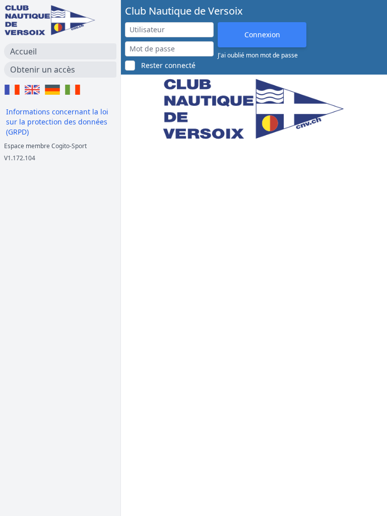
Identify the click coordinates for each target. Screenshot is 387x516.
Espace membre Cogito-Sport (45, 146)
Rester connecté (168, 65)
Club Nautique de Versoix (184, 11)
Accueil (23, 51)
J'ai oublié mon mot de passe (258, 55)
